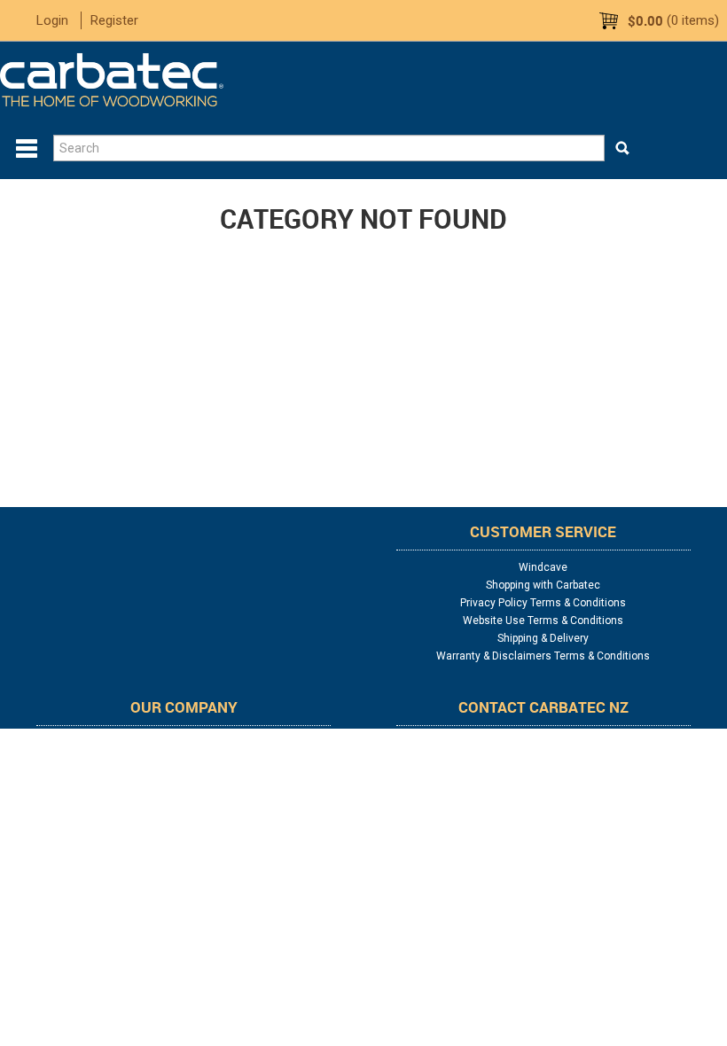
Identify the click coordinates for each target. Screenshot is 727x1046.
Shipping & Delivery (543, 638)
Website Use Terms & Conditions (543, 620)
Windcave (543, 567)
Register (114, 20)
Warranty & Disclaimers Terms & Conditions (543, 656)
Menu (26, 149)
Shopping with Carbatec (543, 585)
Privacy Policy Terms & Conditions (543, 603)
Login (52, 20)
